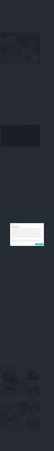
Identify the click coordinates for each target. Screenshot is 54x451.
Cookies (16, 241)
